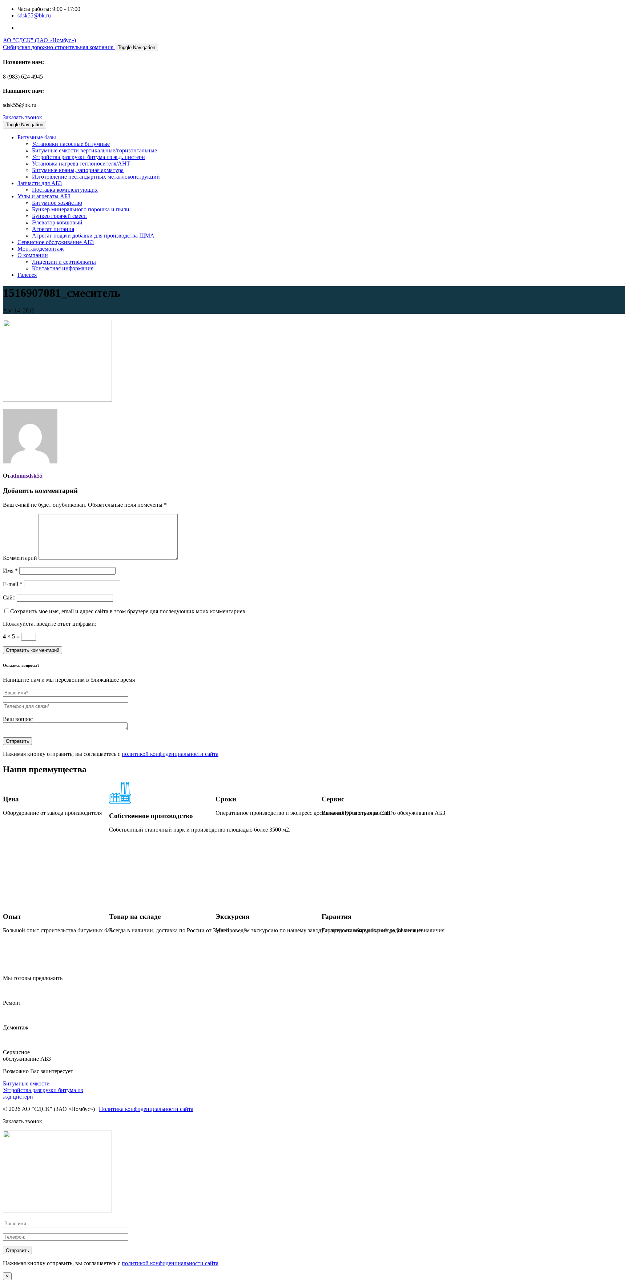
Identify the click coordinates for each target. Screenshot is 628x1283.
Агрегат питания (53, 229)
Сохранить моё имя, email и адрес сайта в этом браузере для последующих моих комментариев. (128, 611)
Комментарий (20, 558)
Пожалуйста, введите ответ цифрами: (49, 624)
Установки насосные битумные (71, 144)
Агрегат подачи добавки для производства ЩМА (93, 235)
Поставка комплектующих (65, 190)
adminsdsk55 (26, 476)
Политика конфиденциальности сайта (146, 1109)
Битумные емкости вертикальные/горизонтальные (94, 150)
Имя (10, 570)
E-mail (13, 584)
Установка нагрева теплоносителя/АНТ (81, 163)
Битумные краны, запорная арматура (78, 170)
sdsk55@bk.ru (34, 15)
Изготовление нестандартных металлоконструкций (96, 177)
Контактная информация (62, 268)
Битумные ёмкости (26, 1083)
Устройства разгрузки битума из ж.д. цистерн (88, 157)
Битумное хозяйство (57, 203)
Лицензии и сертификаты (64, 262)
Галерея (27, 275)
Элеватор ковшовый (57, 222)
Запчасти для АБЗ (39, 183)
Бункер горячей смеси (59, 216)
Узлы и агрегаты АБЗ (44, 196)
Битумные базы (36, 137)
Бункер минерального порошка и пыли (80, 209)
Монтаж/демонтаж (40, 249)
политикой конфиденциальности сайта (170, 754)
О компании (32, 255)
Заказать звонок (22, 117)
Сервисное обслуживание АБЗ (55, 242)
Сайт (9, 597)
